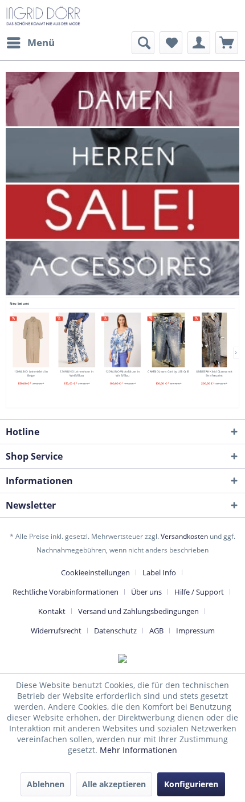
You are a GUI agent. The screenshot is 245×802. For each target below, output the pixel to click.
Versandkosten (184, 536)
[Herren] (122, 155)
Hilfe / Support (199, 592)
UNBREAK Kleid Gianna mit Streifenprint (214, 373)
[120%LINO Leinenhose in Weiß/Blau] (76, 340)
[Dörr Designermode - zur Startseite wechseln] (43, 16)
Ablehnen (45, 784)
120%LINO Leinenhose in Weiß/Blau (76, 373)
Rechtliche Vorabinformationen (66, 592)
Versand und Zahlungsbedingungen (138, 611)
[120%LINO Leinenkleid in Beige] (30, 340)
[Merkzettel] (171, 42)
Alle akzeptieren (114, 784)
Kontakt (52, 611)
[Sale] (122, 211)
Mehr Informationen (138, 749)
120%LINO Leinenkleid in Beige (31, 373)
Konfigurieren (191, 784)
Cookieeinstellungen (95, 572)
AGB (156, 630)
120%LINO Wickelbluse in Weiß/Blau (122, 373)
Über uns (146, 592)
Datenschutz (115, 630)
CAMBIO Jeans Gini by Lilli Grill (168, 371)
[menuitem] (30, 42)
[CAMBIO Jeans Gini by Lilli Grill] (168, 340)
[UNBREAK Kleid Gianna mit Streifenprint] (214, 340)
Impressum (195, 630)
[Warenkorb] (226, 42)
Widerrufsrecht (56, 630)
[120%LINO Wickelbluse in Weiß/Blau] (122, 340)
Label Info (159, 572)
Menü (41, 42)
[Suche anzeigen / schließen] (143, 42)
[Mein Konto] (198, 42)
